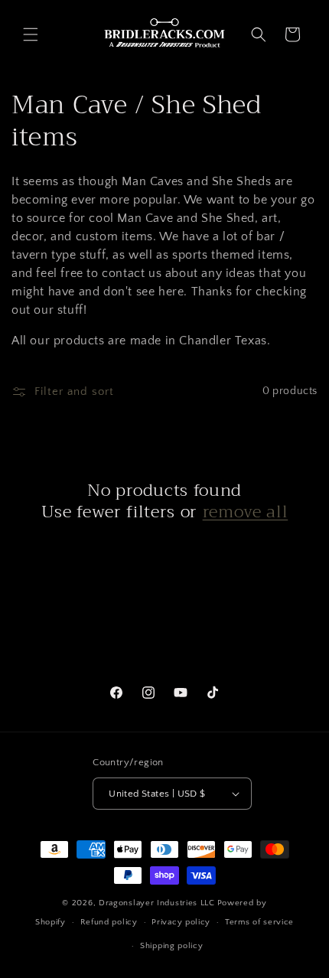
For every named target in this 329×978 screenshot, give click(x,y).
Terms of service (259, 922)
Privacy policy (180, 922)
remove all (245, 512)
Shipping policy (172, 945)
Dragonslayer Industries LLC (157, 903)
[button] (30, 34)
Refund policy (109, 922)
